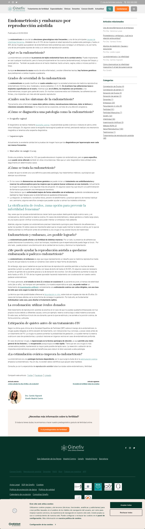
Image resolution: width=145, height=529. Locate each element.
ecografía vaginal (43, 125)
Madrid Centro (69, 459)
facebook (9, 2)
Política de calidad (47, 489)
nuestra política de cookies (70, 518)
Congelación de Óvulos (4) (113, 86)
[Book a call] (109, 8)
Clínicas (67, 9)
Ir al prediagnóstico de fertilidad (54, 430)
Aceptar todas (126, 505)
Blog (60, 472)
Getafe (81, 459)
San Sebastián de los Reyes (49, 459)
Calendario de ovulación (20, 494)
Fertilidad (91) (108, 109)
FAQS (54, 472)
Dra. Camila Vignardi (33, 396)
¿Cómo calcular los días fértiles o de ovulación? (23, 384)
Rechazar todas (126, 512)
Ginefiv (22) (107, 116)
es (134, 9)
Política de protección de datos (23, 489)
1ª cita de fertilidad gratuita (111, 2)
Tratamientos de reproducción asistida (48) (118, 136)
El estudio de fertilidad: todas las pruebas (86, 384)
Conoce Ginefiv (87, 9)
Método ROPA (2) (110, 126)
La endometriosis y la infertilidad (116, 57)
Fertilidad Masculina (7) (112, 112)
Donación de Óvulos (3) (112, 93)
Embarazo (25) (109, 103)
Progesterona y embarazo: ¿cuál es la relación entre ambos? (118, 37)
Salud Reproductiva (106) (113, 129)
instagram (13, 2)
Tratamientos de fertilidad (38, 9)
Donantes (76, 9)
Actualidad (99, 9)
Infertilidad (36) (109, 119)
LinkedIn (48, 375)
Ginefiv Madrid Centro (34, 398)
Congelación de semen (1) (113, 90)
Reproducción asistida (32, 472)
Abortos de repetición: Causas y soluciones (115, 47)
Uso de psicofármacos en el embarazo (118, 28)
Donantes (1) (108, 99)
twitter (16, 2)
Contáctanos (122, 9)
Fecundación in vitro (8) (112, 106)
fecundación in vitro (52, 294)
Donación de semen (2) (112, 96)
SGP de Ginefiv (28, 484)
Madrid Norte (91, 459)
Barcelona (103, 459)
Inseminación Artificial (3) (113, 122)
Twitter (30, 375)
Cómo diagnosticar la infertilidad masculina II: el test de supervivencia (117, 65)
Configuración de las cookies (41, 524)
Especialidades (56, 9)
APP (84, 472)
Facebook (39, 375)
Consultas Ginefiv (40, 494)
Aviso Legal (15, 484)
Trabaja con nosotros (72, 472)
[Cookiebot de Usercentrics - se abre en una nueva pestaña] (15, 524)
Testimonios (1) (109, 132)
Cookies (40, 484)
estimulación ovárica (89, 359)
